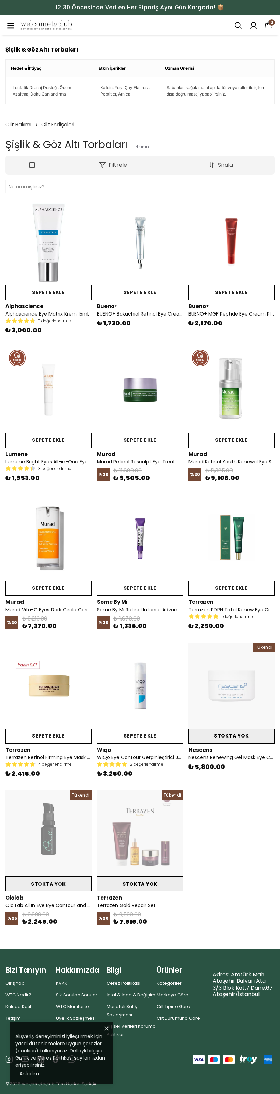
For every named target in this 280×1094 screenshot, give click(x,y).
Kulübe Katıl (18, 1006)
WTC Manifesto (72, 1006)
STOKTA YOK (231, 735)
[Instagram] (9, 1059)
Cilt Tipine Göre (173, 1006)
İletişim (13, 1018)
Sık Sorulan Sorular (76, 995)
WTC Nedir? (18, 995)
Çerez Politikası (123, 983)
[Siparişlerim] (253, 25)
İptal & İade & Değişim (131, 995)
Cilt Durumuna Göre (178, 1018)
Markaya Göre (172, 995)
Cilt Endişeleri (57, 124)
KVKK (61, 983)
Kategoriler (169, 983)
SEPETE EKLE (48, 292)
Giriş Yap (15, 983)
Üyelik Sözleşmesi (76, 1018)
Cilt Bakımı (18, 124)
